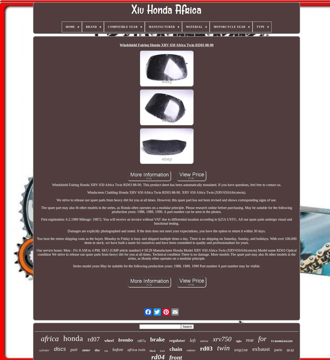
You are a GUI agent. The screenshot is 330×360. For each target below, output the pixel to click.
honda (73, 338)
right (239, 341)
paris (278, 349)
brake (157, 339)
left (193, 340)
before (117, 349)
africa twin (136, 349)
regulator (177, 340)
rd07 (94, 339)
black (153, 350)
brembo (125, 340)
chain (175, 349)
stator (86, 350)
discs (60, 349)
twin (223, 348)
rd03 (206, 348)
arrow (204, 341)
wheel (109, 340)
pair (74, 349)
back (162, 350)
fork (106, 351)
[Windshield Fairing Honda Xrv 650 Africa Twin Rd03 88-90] (166, 68)
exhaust (261, 349)
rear (250, 340)
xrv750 (222, 339)
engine (241, 350)
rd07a (142, 341)
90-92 (290, 350)
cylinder (44, 350)
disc (97, 350)
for (262, 339)
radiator (191, 350)
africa (50, 338)
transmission (282, 341)
